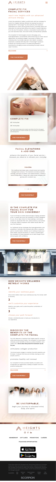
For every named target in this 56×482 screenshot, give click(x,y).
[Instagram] (25, 433)
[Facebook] (28, 433)
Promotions (34, 437)
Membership (13, 437)
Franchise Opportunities (28, 441)
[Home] (16, 2)
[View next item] (31, 189)
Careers (44, 437)
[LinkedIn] (31, 433)
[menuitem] (11, 473)
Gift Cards (24, 437)
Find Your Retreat (17, 57)
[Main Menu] (47, 3)
